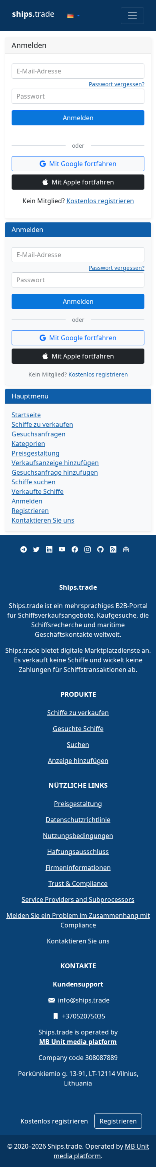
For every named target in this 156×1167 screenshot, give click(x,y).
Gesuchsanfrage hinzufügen (55, 472)
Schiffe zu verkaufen (42, 424)
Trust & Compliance (78, 883)
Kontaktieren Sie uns (43, 520)
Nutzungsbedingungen (78, 835)
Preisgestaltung (36, 453)
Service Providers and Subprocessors (78, 899)
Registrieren (30, 510)
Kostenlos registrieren (100, 200)
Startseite (26, 414)
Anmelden (78, 117)
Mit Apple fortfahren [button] (83, 182)
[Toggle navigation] (132, 15)
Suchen (78, 744)
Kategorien (28, 443)
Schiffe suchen (34, 481)
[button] (73, 16)
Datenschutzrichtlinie (78, 819)
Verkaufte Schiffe (38, 491)
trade (33, 13)
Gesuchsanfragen (39, 434)
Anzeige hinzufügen (78, 760)
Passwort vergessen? (116, 84)
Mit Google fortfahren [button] (82, 163)
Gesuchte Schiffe (78, 728)
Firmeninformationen (78, 867)
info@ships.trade (84, 1000)
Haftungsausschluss (78, 851)
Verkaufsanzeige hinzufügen (55, 462)
